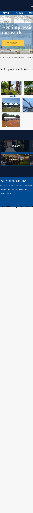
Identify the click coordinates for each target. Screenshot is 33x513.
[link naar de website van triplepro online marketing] (7, 206)
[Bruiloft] (15, 152)
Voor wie (13, 6)
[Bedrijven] (15, 165)
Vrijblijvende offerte (13, 43)
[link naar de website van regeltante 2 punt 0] (24, 206)
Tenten (6, 13)
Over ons (6, 6)
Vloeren (19, 13)
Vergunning (27, 6)
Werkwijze (19, 6)
